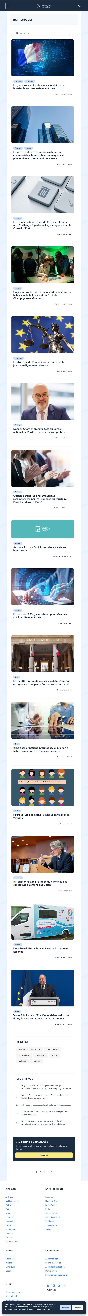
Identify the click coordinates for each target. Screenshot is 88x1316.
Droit (16, 677)
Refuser (78, 1308)
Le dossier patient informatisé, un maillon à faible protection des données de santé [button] (40, 749)
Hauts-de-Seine (52, 1201)
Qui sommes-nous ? (14, 1292)
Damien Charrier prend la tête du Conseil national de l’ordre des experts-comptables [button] (39, 430)
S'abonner (10, 1259)
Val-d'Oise (49, 1221)
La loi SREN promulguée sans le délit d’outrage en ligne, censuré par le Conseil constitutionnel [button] (41, 682)
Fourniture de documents (56, 1275)
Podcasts (9, 1263)
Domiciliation (51, 1271)
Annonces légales (52, 1259)
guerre (54, 1055)
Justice (17, 1011)
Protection (37, 1061)
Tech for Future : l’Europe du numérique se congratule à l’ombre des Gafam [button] (40, 883)
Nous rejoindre (12, 1296)
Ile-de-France (50, 1205)
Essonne (49, 1197)
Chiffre (8, 1205)
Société (17, 811)
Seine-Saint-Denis (52, 1217)
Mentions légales (13, 1300)
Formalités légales (53, 1263)
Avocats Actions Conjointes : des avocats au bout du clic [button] (39, 548)
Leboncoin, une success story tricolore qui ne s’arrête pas (46, 1105)
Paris (47, 1209)
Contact (51, 1289)
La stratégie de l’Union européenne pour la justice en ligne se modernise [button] (38, 363)
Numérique (29, 81)
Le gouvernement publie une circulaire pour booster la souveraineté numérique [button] (39, 86)
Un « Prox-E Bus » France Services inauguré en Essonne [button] (41, 950)
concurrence (40, 1055)
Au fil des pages (12, 1201)
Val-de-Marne (51, 1225)
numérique (35, 1049)
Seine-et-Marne (52, 1213)
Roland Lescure (52, 1049)
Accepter (65, 1308)
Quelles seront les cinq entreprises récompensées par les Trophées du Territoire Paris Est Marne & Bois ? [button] (40, 499)
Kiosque (9, 1271)
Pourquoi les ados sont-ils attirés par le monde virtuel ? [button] (41, 816)
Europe (22, 1049)
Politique (28, 148)
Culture (9, 1209)
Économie (18, 148)
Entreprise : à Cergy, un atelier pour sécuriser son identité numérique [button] (40, 615)
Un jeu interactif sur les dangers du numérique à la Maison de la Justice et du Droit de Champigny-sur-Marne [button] (42, 295)
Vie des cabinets (12, 1241)
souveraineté (24, 1055)
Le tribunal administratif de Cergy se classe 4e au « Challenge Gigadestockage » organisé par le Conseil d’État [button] (42, 225)
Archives (18, 218)
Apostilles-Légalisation (55, 1267)
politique (22, 1061)
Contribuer (10, 1267)
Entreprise (18, 81)
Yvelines (48, 1229)
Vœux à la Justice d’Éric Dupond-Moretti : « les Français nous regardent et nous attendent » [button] (41, 1017)
